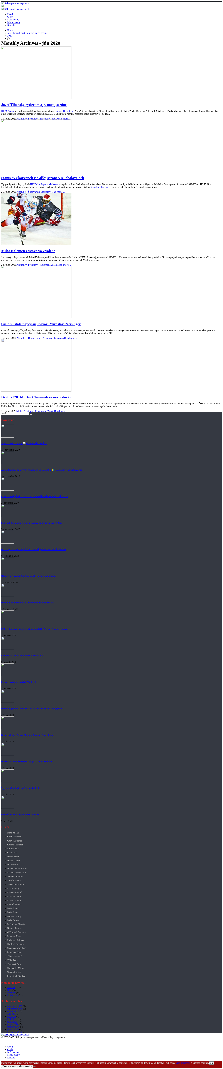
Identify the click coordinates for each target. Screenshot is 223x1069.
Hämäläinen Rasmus (17, 868)
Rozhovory (34, 337)
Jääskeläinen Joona (16, 884)
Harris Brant (13, 857)
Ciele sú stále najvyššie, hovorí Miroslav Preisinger (41, 324)
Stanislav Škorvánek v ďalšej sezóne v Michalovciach (42, 178)
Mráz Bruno (13, 920)
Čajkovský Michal (16, 968)
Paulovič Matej (14, 936)
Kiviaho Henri (14, 896)
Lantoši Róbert (14, 904)
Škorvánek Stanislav (39, 191)
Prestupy (33, 118)
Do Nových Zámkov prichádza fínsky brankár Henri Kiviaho (33, 549)
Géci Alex (12, 853)
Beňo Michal (13, 833)
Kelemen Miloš (48, 264)
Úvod (10, 14)
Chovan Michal (14, 841)
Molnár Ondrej (14, 916)
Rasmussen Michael (16, 948)
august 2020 (13, 1011)
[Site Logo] (15, 3)
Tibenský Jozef (48, 118)
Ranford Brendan (15, 944)
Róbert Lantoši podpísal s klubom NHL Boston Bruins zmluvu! (34, 629)
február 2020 (13, 1027)
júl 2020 (11, 1014)
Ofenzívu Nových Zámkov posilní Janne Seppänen (28, 575)
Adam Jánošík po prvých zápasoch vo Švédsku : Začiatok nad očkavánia (41, 469)
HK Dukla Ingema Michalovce (45, 184)
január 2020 (13, 1029)
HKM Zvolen (7, 111)
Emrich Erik (13, 849)
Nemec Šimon (14, 928)
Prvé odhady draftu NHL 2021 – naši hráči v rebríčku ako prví (34, 496)
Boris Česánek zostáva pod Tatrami (20, 814)
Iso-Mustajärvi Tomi (16, 872)
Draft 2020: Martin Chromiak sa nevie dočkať (37, 397)
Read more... (63, 118)
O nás (10, 17)
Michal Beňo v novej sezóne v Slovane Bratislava (27, 602)
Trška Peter (12, 960)
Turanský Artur (14, 964)
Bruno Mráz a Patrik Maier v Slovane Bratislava (27, 735)
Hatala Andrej (13, 861)
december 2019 (14, 1032)
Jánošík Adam (14, 880)
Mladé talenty (13, 22)
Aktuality (21, 118)
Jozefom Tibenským (63, 111)
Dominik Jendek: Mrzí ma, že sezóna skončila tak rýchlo (31, 708)
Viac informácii (183, 1063)
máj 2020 (11, 1019)
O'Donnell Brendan (16, 932)
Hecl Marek (12, 864)
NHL (19, 411)
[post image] (111, 73)
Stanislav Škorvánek (100, 187)
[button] (3, 1041)
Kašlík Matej (13, 888)
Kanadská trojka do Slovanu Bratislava (22, 655)
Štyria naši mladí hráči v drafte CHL (20, 788)
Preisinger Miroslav (53, 337)
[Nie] (34, 1066)
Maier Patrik (13, 908)
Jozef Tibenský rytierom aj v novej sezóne (34, 105)
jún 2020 (11, 1016)
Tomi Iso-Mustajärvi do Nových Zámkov (24, 443)
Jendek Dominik (15, 876)
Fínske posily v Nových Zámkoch (19, 682)
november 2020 (14, 1006)
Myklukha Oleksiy (16, 924)
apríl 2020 (12, 1021)
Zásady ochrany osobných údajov (17, 1066)
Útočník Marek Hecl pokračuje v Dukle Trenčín (26, 761)
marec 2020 (13, 1024)
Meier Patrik (13, 912)
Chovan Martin (14, 837)
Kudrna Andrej (14, 900)
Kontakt (11, 25)
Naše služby (13, 19)
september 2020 (14, 1009)
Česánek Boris (14, 972)
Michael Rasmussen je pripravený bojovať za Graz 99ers (31, 522)
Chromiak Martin (44, 411)
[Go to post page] (7, 436)
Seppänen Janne (15, 952)
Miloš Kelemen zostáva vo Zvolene (28, 251)
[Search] (31, 414)
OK (211, 1063)
